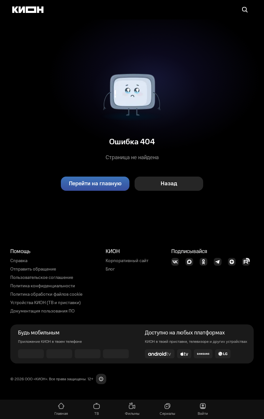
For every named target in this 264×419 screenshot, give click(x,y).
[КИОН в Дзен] (234, 262)
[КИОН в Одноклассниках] (205, 262)
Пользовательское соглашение (41, 278)
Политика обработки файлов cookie (46, 294)
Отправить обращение (33, 269)
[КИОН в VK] (177, 262)
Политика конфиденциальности (42, 286)
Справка (18, 261)
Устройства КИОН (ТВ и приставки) (45, 303)
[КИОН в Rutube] (248, 262)
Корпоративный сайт (127, 261)
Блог (110, 269)
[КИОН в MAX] (191, 262)
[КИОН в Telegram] (219, 262)
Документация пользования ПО (42, 311)
